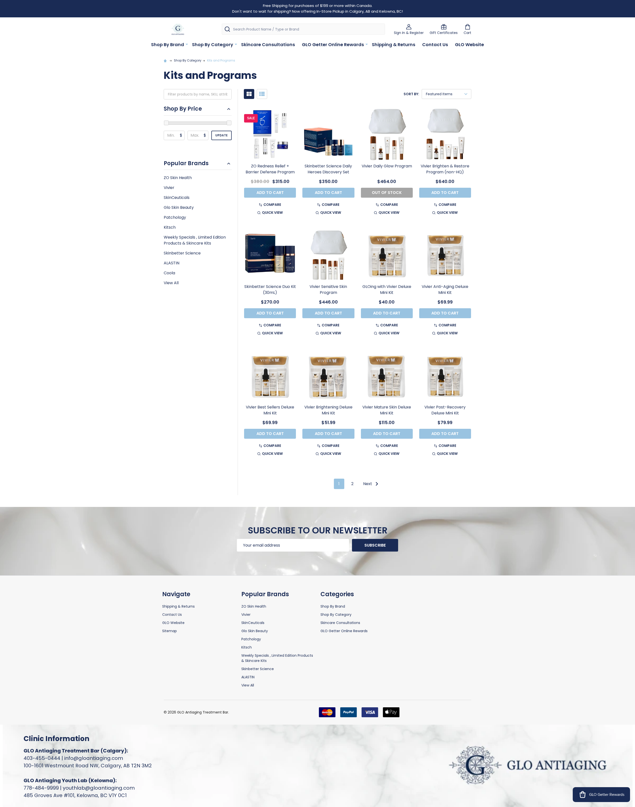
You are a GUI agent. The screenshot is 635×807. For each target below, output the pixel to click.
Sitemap (169, 630)
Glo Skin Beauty (179, 207)
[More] (187, 44)
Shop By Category (212, 44)
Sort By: (411, 94)
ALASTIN (171, 263)
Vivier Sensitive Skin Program (328, 289)
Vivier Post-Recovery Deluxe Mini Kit (445, 410)
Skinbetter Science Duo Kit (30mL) (270, 289)
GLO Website (469, 44)
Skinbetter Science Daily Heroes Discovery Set (328, 169)
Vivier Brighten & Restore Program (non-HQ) (445, 169)
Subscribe (375, 545)
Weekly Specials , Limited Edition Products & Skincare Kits (195, 240)
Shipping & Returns (393, 44)
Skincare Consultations (268, 44)
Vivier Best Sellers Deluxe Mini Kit (270, 410)
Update (221, 135)
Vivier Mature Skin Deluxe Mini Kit (386, 410)
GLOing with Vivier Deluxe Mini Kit (386, 289)
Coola (169, 273)
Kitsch (170, 227)
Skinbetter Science (182, 253)
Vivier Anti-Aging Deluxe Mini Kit (445, 289)
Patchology (175, 217)
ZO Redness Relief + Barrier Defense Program (270, 169)
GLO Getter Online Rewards (333, 44)
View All (171, 283)
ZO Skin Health (178, 178)
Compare (272, 204)
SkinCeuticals (177, 197)
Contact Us (435, 44)
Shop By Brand (167, 44)
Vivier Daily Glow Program (387, 166)
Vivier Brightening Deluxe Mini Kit (328, 410)
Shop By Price (183, 109)
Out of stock (387, 192)
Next (368, 484)
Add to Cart (270, 192)
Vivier (169, 187)
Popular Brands (186, 163)
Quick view (272, 212)
